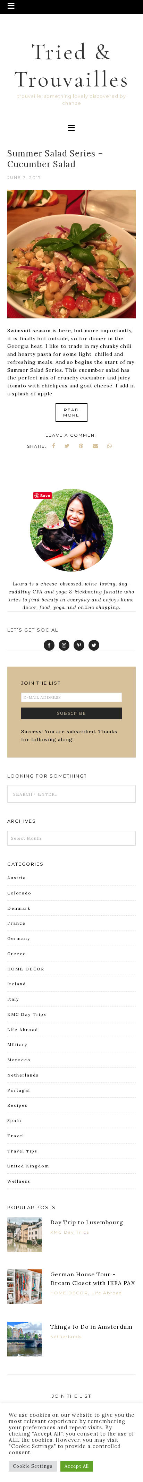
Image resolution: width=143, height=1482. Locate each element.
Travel (15, 1135)
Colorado (19, 893)
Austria (16, 877)
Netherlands (23, 1075)
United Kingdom (28, 1165)
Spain (14, 1120)
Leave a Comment (71, 435)
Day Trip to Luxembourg (86, 1222)
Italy (13, 999)
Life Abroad (22, 1029)
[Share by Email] (95, 445)
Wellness (19, 1181)
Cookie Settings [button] (33, 1466)
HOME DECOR (25, 968)
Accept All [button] (77, 1466)
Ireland (16, 983)
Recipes (17, 1105)
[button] (71, 7)
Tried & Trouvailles (71, 65)
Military (17, 1044)
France (16, 923)
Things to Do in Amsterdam (91, 1326)
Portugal (18, 1090)
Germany (18, 938)
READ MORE (71, 412)
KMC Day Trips (27, 1014)
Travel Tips (22, 1151)
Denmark (19, 908)
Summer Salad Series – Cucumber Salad (55, 159)
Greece (16, 953)
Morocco (19, 1059)
